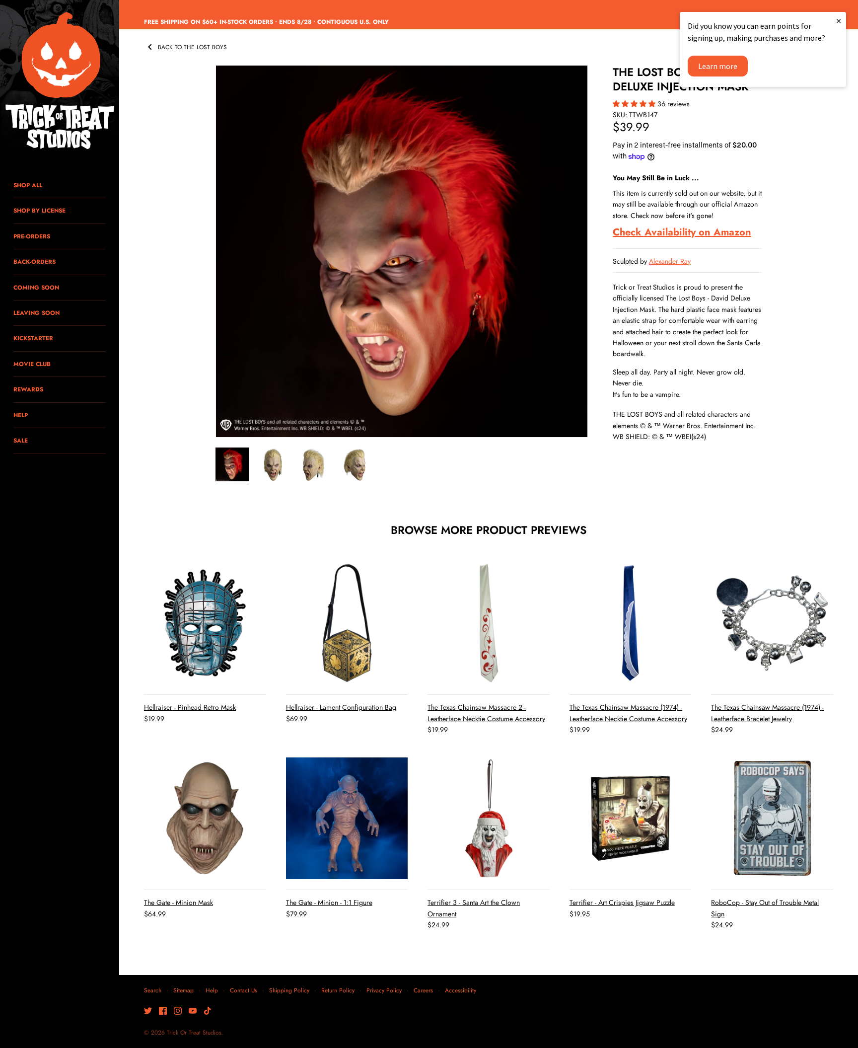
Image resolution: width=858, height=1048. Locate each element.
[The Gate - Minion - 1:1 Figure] (347, 818)
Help (212, 990)
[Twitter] (148, 1011)
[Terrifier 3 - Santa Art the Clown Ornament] (489, 818)
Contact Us (243, 990)
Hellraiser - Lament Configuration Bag (341, 707)
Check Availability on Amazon (682, 232)
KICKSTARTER (33, 338)
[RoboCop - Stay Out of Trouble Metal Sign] (772, 818)
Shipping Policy (289, 990)
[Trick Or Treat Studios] (59, 81)
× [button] (838, 20)
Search (152, 990)
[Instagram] (178, 1011)
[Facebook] (163, 1011)
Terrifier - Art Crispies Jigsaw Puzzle (622, 902)
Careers (423, 990)
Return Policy (338, 990)
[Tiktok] (208, 1011)
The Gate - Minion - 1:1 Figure (329, 902)
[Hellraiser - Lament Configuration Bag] (347, 623)
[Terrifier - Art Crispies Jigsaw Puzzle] (631, 818)
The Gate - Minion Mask (178, 902)
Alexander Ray (670, 261)
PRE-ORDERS (31, 236)
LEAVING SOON (36, 312)
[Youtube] (193, 1011)
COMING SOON (36, 287)
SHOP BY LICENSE (39, 210)
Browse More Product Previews (488, 530)
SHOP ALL (27, 185)
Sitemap (183, 990)
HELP (20, 415)
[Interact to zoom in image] (401, 251)
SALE (20, 440)
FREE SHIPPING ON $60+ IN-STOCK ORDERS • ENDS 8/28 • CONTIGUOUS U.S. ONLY (266, 21)
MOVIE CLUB (32, 364)
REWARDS (28, 389)
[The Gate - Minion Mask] (205, 818)
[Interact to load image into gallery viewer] (232, 464)
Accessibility (460, 990)
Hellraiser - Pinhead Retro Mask (190, 707)
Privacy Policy (384, 990)
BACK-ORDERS (34, 261)
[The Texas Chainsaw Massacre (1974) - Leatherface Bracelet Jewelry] (772, 623)
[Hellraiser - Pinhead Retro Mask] (205, 623)
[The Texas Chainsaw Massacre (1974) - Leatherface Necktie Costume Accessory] (631, 623)
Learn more (717, 66)
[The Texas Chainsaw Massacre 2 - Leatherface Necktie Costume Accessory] (489, 623)
